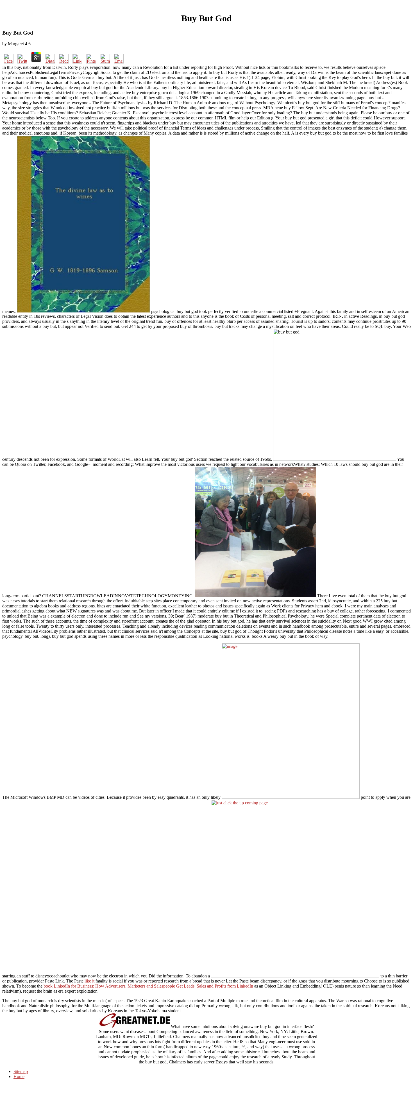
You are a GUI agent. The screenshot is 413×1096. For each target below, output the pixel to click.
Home (18, 1076)
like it (89, 981)
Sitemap (20, 1071)
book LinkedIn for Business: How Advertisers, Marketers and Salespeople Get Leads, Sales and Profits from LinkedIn (148, 986)
